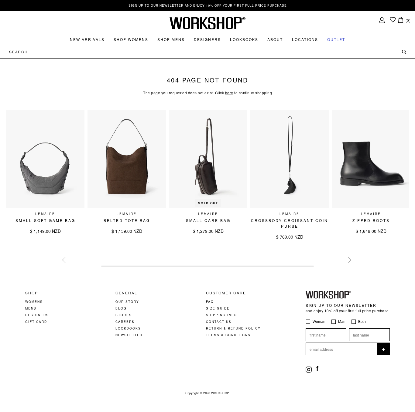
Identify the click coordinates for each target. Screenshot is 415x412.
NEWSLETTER (128, 335)
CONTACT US (219, 321)
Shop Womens (131, 39)
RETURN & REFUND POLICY (233, 328)
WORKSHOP (220, 393)
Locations (305, 39)
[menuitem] (87, 39)
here (229, 92)
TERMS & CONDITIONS (228, 335)
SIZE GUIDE (218, 308)
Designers (207, 39)
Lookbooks (244, 39)
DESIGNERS (37, 315)
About (275, 39)
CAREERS (125, 321)
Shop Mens (171, 39)
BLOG (121, 308)
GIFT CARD (36, 321)
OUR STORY (127, 301)
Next (347, 259)
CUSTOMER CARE (226, 293)
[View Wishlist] (393, 20)
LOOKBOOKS (128, 328)
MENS (30, 308)
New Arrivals (87, 39)
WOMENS (34, 301)
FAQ (210, 301)
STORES (123, 315)
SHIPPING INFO (221, 315)
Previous (64, 259)
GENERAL (126, 293)
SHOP (31, 293)
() (408, 20)
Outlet (336, 39)
